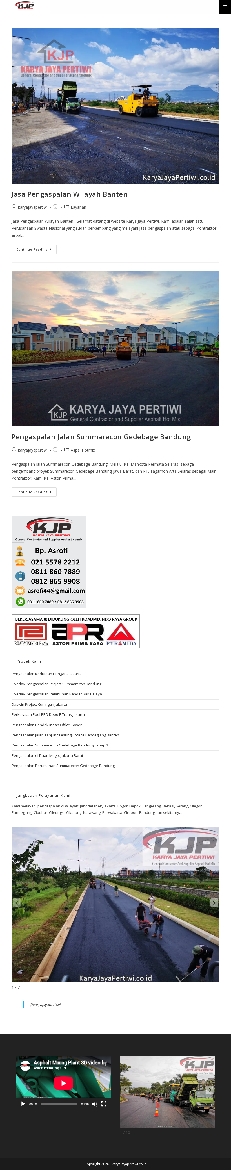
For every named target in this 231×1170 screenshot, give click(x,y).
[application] (63, 1083)
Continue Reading (36, 248)
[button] (214, 902)
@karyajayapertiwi (44, 1004)
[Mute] (95, 1104)
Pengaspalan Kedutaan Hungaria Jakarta (47, 673)
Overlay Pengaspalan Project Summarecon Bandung (56, 683)
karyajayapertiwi (33, 207)
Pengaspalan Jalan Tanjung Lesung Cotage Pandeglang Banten (65, 734)
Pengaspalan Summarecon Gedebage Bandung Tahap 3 (60, 745)
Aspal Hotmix (83, 450)
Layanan (78, 207)
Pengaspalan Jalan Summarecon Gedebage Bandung (101, 436)
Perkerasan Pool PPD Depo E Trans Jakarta (48, 714)
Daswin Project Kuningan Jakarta (39, 704)
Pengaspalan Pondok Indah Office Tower (47, 724)
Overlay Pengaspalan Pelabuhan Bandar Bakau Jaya (57, 693)
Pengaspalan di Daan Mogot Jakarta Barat (47, 755)
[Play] (23, 1104)
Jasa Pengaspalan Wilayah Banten (70, 194)
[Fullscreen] (104, 1104)
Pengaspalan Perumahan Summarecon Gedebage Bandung (63, 765)
